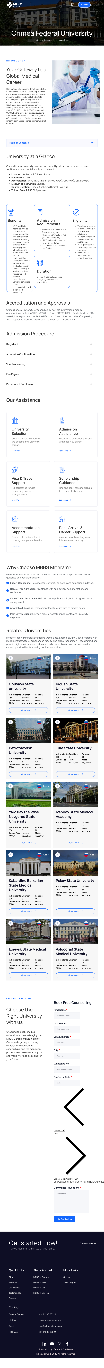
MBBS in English (41, 1293)
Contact (12, 1298)
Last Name (60, 1023)
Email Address (62, 1036)
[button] (92, 143)
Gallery (66, 1277)
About (12, 1277)
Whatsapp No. (61, 1063)
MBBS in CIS (39, 1287)
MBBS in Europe (41, 1277)
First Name (60, 1009)
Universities (14, 1287)
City (57, 1050)
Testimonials (15, 1293)
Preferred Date (63, 1077)
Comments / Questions (67, 1187)
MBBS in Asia (39, 1282)
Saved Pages (69, 1282)
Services (13, 1282)
